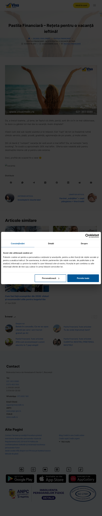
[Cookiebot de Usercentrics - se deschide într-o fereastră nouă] (87, 236)
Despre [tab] (84, 243)
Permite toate (83, 278)
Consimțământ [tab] (18, 243)
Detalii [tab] (51, 243)
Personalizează (49, 278)
